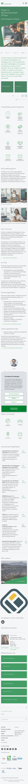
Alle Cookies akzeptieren (14, 393)
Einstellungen (13, 402)
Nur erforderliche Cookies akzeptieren (14, 398)
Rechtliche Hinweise (14, 409)
